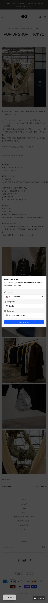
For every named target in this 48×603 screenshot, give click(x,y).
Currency (10, 311)
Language (11, 302)
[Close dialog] (44, 278)
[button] (39, 598)
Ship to (10, 292)
